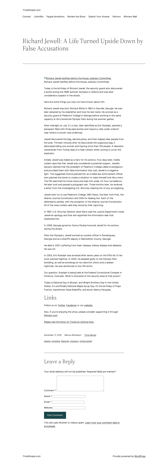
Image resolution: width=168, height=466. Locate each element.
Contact (27, 16)
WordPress (139, 456)
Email (47, 402)
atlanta (47, 341)
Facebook (71, 305)
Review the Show (76, 16)
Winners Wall (130, 16)
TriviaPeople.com (32, 10)
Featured (65, 341)
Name (48, 396)
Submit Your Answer (99, 16)
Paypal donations (55, 16)
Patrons (117, 16)
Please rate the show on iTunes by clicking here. (69, 322)
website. (88, 305)
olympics (74, 341)
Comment (50, 390)
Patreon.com (50, 315)
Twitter (61, 305)
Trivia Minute (90, 335)
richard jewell (86, 341)
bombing (56, 341)
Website (48, 407)
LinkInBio (39, 16)
